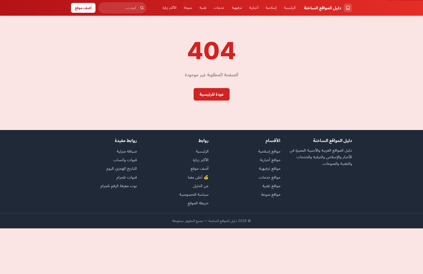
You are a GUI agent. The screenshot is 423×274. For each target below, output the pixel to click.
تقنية (203, 7)
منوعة (188, 7)
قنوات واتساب (125, 159)
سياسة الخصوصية (194, 194)
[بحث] (142, 8)
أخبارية (253, 7)
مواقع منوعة (270, 194)
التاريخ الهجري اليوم (121, 168)
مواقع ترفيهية (269, 168)
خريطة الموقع (198, 202)
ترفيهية (237, 7)
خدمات (219, 7)
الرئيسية (290, 7)
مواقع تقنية (271, 185)
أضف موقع (83, 8)
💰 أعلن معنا (198, 177)
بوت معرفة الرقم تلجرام (119, 185)
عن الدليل (201, 185)
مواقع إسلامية (269, 151)
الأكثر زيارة (169, 7)
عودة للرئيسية (212, 94)
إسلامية (271, 7)
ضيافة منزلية (127, 151)
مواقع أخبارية (270, 159)
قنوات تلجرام (127, 177)
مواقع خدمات (269, 177)
